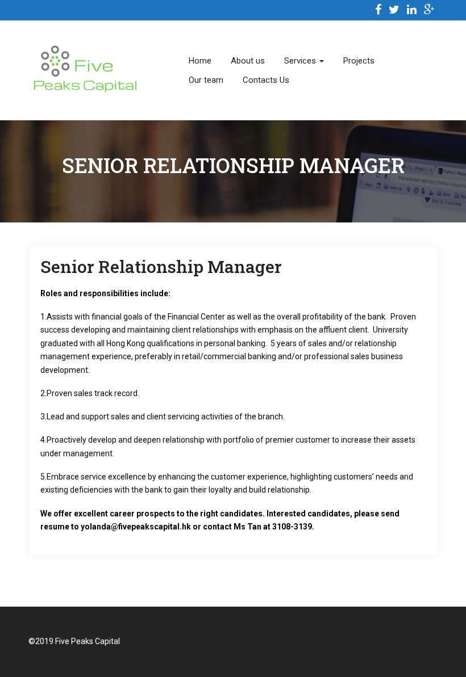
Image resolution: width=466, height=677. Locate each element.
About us (248, 61)
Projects (359, 61)
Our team (206, 80)
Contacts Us (266, 80)
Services (301, 61)
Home (200, 61)
